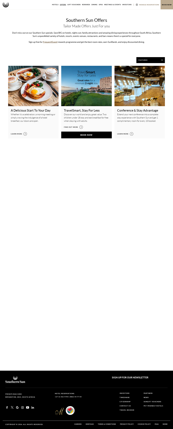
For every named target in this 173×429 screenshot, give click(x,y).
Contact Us (125, 406)
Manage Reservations (149, 5)
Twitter (12, 407)
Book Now (167, 5)
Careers (78, 424)
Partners (148, 393)
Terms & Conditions (107, 424)
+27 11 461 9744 (62, 397)
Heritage (90, 424)
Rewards (86, 4)
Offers (63, 4)
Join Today (71, 295)
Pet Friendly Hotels (153, 406)
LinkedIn (32, 407)
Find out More (20, 212)
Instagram (22, 407)
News (146, 397)
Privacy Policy (127, 424)
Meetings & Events (112, 4)
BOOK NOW (96, 135)
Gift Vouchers (74, 4)
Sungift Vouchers (152, 401)
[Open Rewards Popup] (137, 5)
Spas (101, 4)
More (165, 424)
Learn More (19, 134)
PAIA (157, 424)
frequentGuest (50, 42)
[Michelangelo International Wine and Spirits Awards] (59, 411)
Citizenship (125, 401)
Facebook (7, 407)
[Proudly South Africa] (70, 410)
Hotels (55, 4)
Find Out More (73, 127)
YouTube (27, 407)
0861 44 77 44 (76, 397)
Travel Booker (127, 410)
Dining (94, 4)
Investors (127, 4)
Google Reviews (17, 407)
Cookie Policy (144, 424)
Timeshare (125, 397)
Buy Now (139, 296)
